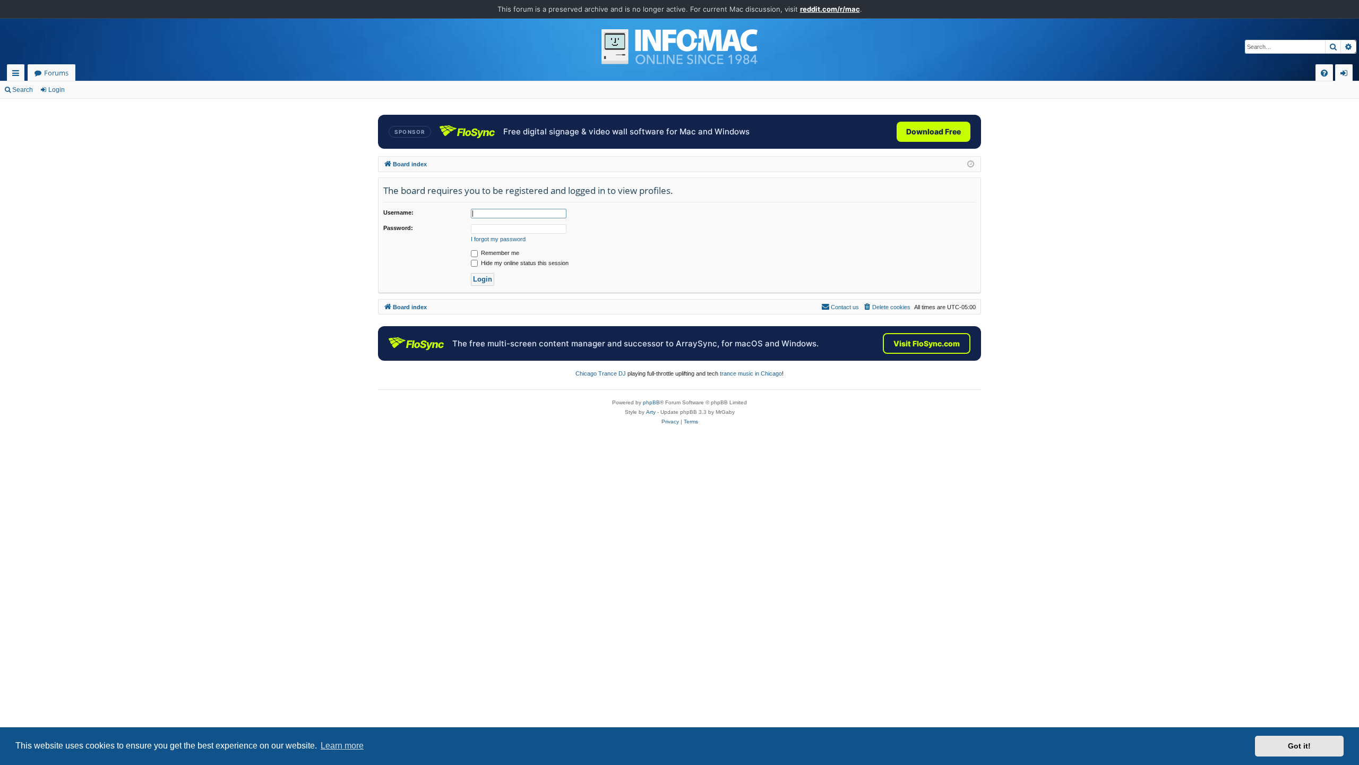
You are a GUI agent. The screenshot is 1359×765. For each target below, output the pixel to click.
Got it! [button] (1299, 746)
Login (56, 90)
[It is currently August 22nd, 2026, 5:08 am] (970, 164)
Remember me (499, 253)
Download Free (933, 131)
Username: (398, 212)
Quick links (18, 74)
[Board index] (679, 46)
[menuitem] (1324, 73)
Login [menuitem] (1346, 74)
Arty (651, 412)
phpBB (651, 402)
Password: (398, 228)
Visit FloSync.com (926, 343)
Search (22, 90)
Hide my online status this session (524, 263)
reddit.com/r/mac (830, 9)
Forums (56, 73)
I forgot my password (498, 239)
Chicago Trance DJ (600, 373)
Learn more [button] (342, 745)
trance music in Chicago (751, 373)
